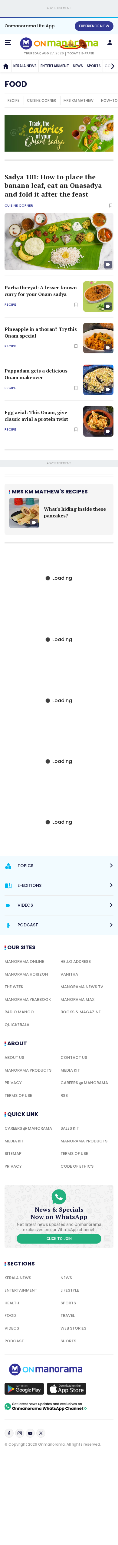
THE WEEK (14, 987)
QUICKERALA (17, 1025)
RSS (64, 1095)
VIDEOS (12, 1328)
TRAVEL (68, 1315)
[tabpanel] (59, 513)
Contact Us (74, 1057)
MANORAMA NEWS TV (82, 987)
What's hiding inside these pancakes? (75, 512)
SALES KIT (70, 1128)
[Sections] (8, 42)
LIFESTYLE (70, 1290)
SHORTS (68, 1341)
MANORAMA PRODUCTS (28, 1070)
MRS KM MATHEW (78, 100)
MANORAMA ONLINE (24, 961)
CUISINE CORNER (41, 100)
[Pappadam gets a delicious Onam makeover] (98, 380)
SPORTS (94, 65)
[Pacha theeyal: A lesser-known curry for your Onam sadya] (98, 296)
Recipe (10, 305)
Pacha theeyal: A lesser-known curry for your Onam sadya (41, 290)
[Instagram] (19, 1433)
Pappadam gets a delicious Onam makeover (36, 374)
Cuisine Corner (19, 206)
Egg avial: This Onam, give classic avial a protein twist (36, 415)
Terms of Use (18, 1095)
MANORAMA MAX (78, 999)
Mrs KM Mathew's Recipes (50, 491)
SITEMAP (13, 1153)
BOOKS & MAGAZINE (81, 1012)
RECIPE (13, 100)
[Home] (5, 66)
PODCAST (14, 1341)
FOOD (10, 1315)
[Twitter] (40, 1433)
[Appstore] (66, 1389)
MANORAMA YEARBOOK (28, 999)
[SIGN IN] (109, 42)
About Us (14, 1057)
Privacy (13, 1083)
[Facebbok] (9, 1433)
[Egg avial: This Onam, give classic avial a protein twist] (98, 421)
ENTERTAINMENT (55, 65)
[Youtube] (30, 1433)
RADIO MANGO (19, 1012)
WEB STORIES (73, 1328)
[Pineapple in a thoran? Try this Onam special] (98, 338)
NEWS (78, 65)
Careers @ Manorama (84, 1083)
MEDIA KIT (70, 1070)
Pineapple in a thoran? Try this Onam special (41, 332)
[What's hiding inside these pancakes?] (24, 513)
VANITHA (69, 974)
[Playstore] (24, 1389)
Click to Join (59, 1239)
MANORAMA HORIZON (26, 974)
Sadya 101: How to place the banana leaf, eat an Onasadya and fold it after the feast (53, 185)
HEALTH (12, 1303)
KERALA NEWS (25, 65)
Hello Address (76, 961)
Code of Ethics (77, 1166)
